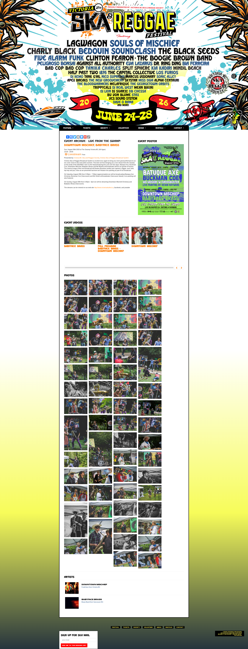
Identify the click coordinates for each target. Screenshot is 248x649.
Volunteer (123, 128)
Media (141, 128)
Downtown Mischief (79, 145)
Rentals (160, 128)
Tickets (86, 128)
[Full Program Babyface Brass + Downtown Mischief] (113, 235)
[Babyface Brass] (79, 235)
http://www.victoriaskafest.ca (104, 187)
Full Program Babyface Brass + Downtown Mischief (111, 248)
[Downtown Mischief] (147, 235)
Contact (178, 128)
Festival (67, 128)
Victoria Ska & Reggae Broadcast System (114, 158)
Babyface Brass (107, 145)
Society (104, 128)
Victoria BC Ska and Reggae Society (86, 158)
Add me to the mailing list (74, 645)
